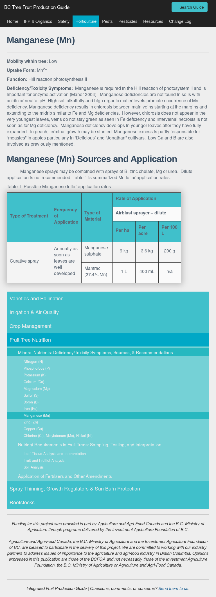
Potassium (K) (35, 375)
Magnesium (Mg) (37, 388)
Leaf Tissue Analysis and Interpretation (55, 453)
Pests (107, 21)
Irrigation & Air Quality (34, 312)
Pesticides (128, 21)
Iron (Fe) (30, 408)
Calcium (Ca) (34, 381)
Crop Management (30, 325)
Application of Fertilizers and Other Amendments (65, 476)
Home (12, 21)
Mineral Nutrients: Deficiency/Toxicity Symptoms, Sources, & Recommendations (95, 352)
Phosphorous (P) (37, 368)
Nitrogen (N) (33, 361)
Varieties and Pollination (37, 298)
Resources (153, 21)
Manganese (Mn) (37, 415)
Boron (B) (31, 402)
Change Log (180, 21)
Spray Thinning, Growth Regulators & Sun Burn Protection (75, 488)
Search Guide (191, 7)
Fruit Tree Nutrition (30, 339)
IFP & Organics (38, 21)
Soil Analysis (34, 467)
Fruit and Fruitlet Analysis (44, 460)
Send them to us (173, 588)
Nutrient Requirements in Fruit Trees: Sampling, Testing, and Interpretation (89, 444)
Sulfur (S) (31, 395)
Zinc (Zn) (31, 422)
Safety (64, 21)
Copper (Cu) (33, 428)
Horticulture (85, 21)
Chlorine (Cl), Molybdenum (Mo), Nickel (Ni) (58, 435)
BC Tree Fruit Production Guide (36, 6)
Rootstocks (22, 502)
